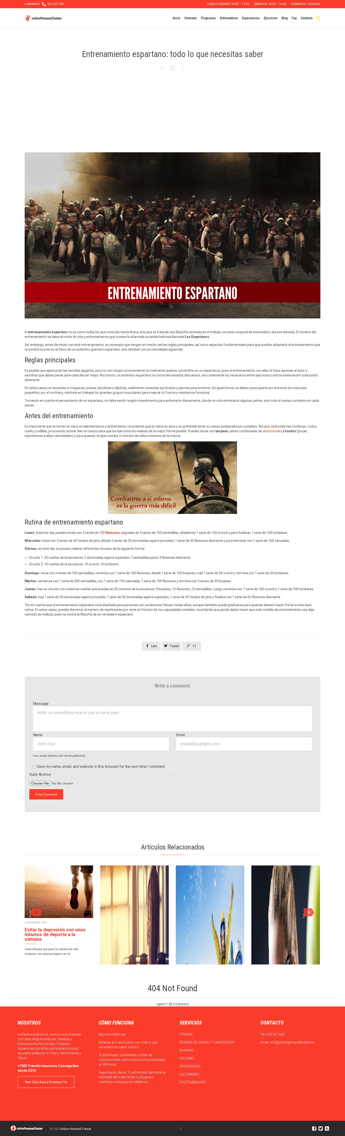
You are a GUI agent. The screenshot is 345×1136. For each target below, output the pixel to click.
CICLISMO (187, 1058)
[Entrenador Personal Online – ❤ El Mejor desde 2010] (44, 18)
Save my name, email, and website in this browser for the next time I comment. (100, 766)
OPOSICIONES (190, 1066)
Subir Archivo (128, 774)
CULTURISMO (190, 1074)
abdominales (272, 431)
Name (37, 735)
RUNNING (187, 1050)
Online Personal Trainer (75, 1129)
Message (41, 703)
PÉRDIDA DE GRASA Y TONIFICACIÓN (207, 1042)
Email (180, 735)
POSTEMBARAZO (193, 1082)
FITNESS (186, 1034)
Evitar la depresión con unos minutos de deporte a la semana (55, 934)
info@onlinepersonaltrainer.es (292, 1042)
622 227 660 (275, 1034)
